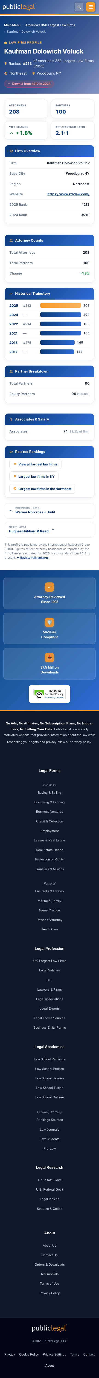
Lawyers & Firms (49, 989)
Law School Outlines (49, 1097)
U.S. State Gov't (49, 1180)
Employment (50, 831)
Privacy (9, 1354)
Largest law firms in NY (36, 476)
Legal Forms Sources (49, 1018)
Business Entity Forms (49, 1027)
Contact (89, 1354)
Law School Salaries (49, 1078)
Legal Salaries (49, 970)
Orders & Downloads (50, 1264)
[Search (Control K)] (79, 7)
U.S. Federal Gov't (49, 1189)
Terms (74, 1354)
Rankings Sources (49, 1120)
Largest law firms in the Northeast (44, 489)
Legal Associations (49, 999)
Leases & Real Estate (49, 840)
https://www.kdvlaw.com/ (68, 194)
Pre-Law (50, 1148)
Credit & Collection (49, 821)
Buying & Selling (49, 792)
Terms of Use (49, 1283)
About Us (49, 1245)
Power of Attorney (49, 920)
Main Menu (12, 25)
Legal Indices (49, 1199)
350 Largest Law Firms (49, 961)
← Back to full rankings (33, 557)
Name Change (49, 910)
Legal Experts (50, 1008)
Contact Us (49, 1255)
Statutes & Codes (49, 1208)
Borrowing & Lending (49, 802)
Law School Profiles (49, 1069)
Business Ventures (49, 811)
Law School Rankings (49, 1059)
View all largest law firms (38, 464)
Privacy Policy (50, 1293)
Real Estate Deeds (49, 850)
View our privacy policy (74, 742)
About (49, 1365)
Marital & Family (49, 901)
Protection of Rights (49, 859)
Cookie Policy (29, 1354)
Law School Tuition (49, 1088)
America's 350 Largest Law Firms (50, 25)
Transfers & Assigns (49, 869)
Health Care (49, 929)
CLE (50, 980)
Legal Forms (50, 771)
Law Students (49, 1139)
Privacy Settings (54, 1354)
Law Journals (49, 1129)
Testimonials (49, 1274)
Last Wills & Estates (49, 891)
